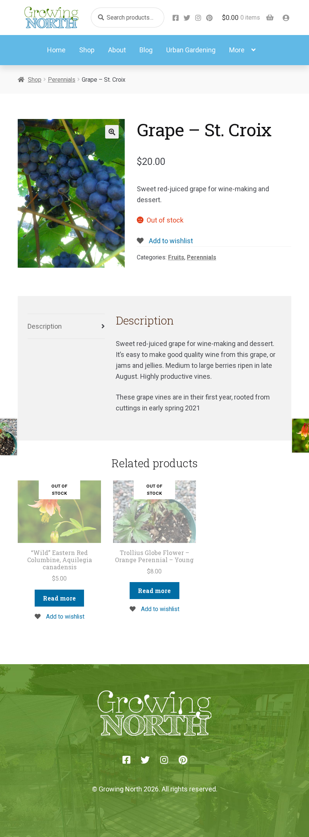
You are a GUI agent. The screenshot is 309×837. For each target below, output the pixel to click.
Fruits (176, 257)
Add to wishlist (170, 241)
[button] (112, 132)
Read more (59, 598)
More (237, 50)
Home (56, 50)
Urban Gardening (191, 50)
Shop (87, 50)
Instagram (198, 17)
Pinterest (209, 17)
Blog (146, 50)
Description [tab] (45, 326)
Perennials (61, 79)
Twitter (187, 17)
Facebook (175, 17)
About (117, 50)
